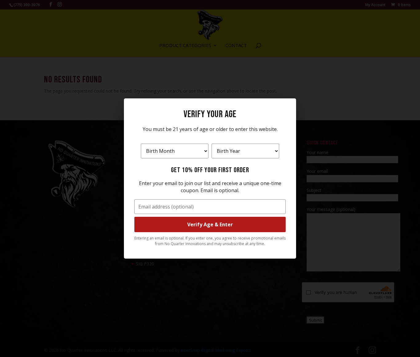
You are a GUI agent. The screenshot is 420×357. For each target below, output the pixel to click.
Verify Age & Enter (210, 224)
